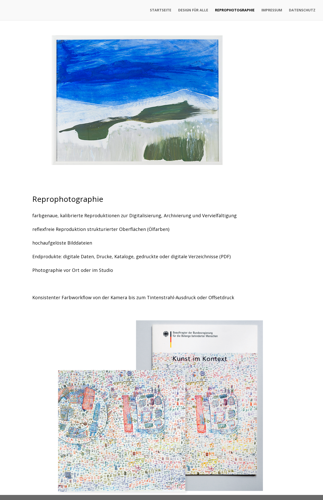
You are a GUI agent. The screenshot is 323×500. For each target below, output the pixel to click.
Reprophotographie (235, 10)
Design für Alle (193, 10)
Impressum (271, 10)
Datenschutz (302, 10)
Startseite (160, 10)
